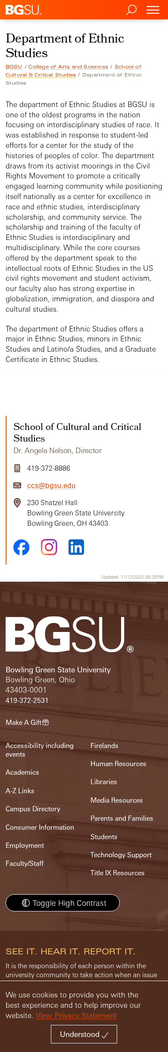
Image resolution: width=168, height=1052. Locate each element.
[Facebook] (21, 547)
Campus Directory (33, 809)
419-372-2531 (27, 700)
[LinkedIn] (76, 547)
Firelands (104, 746)
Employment (25, 845)
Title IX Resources (117, 873)
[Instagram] (49, 547)
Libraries (103, 782)
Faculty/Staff (25, 863)
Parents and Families (121, 818)
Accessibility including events (40, 750)
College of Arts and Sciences (68, 67)
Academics (22, 772)
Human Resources (118, 764)
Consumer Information (40, 827)
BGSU (14, 67)
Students (104, 837)
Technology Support (121, 855)
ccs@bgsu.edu (51, 485)
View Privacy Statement (76, 1015)
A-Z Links (20, 791)
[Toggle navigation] (152, 9)
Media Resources (116, 800)
